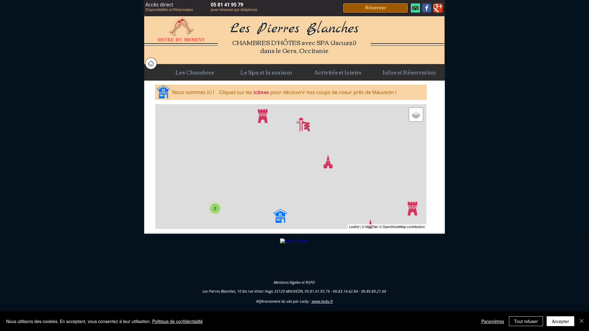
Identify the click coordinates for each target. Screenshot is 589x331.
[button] (194, 72)
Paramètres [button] (492, 321)
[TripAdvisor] (415, 8)
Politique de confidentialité (177, 321)
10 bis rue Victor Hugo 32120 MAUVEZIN (270, 291)
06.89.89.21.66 (373, 291)
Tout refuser (526, 321)
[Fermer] (581, 321)
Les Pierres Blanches (294, 28)
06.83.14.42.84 (345, 291)
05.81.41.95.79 (317, 291)
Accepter (560, 321)
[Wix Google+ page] (438, 8)
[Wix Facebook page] (426, 8)
